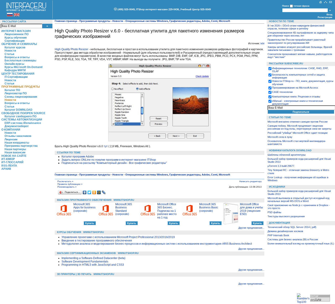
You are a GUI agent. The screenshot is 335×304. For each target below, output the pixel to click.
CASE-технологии (282, 92)
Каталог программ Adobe (78, 156)
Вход (329, 14)
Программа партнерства (21, 145)
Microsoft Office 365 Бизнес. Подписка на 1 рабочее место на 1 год (167, 211)
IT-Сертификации (16, 77)
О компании (10, 129)
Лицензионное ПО (16, 34)
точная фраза (301, 6)
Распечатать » (65, 181)
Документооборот (17, 126)
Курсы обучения (16, 37)
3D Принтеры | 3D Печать (74, 274)
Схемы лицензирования (21, 96)
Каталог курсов (15, 47)
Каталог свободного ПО (20, 116)
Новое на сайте (13, 155)
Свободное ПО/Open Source (23, 113)
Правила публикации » (69, 184)
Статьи (9, 54)
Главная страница (66, 21)
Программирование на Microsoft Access (295, 87)
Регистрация (325, 17)
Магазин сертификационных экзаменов (86, 253)
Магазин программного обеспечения (84, 200)
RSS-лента (9, 165)
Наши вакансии (15, 152)
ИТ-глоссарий (12, 162)
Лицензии (11, 139)
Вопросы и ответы (17, 57)
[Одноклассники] (94, 192)
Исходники (277, 186)
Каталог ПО (12, 90)
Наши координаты (17, 142)
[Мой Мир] (99, 192)
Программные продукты (20, 86)
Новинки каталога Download (290, 150)
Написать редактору (250, 181)
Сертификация (15, 40)
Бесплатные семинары (20, 60)
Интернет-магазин (16, 31)
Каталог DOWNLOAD (18, 109)
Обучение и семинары (19, 44)
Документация (279, 222)
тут (106, 146)
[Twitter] (89, 192)
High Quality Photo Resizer (71, 49)
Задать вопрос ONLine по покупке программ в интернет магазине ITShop (109, 159)
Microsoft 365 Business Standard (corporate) (123, 209)
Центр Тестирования (17, 73)
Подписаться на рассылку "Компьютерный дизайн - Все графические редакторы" (114, 163)
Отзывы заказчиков (18, 136)
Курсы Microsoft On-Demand (23, 67)
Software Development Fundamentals (85, 261)
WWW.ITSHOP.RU (123, 200)
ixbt (262, 43)
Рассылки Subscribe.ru (286, 63)
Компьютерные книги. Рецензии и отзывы (296, 96)
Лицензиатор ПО (16, 93)
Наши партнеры (15, 149)
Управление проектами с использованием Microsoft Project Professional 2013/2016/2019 (118, 237)
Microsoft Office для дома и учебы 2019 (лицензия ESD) (251, 209)
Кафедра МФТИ (15, 70)
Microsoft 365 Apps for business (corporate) (84, 207)
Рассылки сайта (14, 21)
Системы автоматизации (21, 119)
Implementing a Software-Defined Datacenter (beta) (93, 258)
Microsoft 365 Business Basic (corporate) (208, 207)
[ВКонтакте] (84, 192)
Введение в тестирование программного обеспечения (97, 240)
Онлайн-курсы (14, 64)
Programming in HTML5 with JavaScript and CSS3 (93, 264)
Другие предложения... (251, 227)
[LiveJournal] (103, 192)
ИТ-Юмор (8, 159)
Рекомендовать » (67, 187)
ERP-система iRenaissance (23, 123)
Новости (10, 50)
